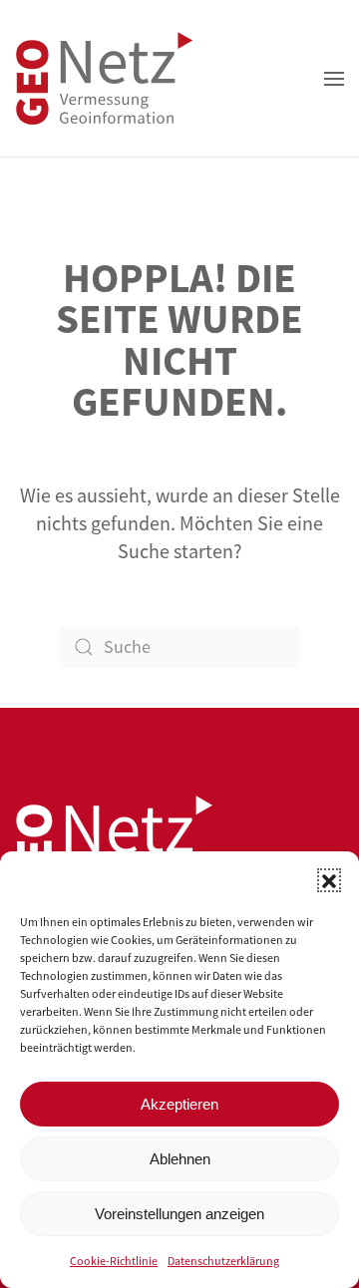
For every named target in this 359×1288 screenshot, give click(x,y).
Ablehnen (180, 1158)
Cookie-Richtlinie (114, 1261)
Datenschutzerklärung (223, 1261)
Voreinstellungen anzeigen (179, 1213)
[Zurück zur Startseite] (104, 78)
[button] (329, 880)
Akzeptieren (179, 1104)
